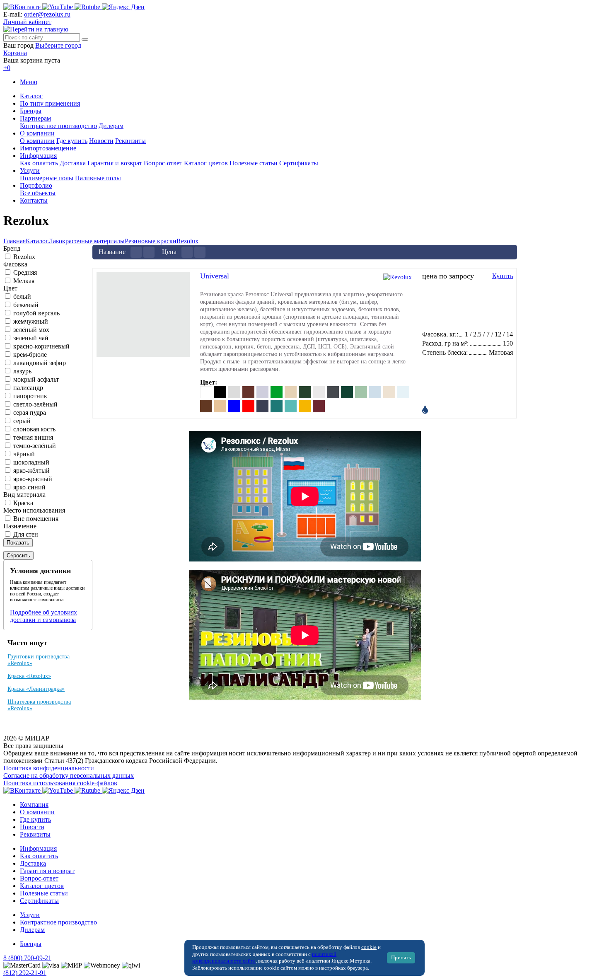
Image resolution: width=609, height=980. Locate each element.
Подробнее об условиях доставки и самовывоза (43, 616)
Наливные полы (98, 177)
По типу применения (50, 103)
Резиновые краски (150, 240)
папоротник (30, 395)
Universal (214, 276)
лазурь (22, 371)
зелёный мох (31, 329)
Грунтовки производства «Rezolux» (38, 659)
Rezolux (187, 240)
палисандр (28, 387)
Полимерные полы (46, 177)
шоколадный (31, 462)
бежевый (26, 304)
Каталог (31, 95)
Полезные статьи (254, 163)
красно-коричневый (41, 346)
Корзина (15, 52)
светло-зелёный (35, 404)
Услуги (30, 170)
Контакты (34, 200)
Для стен (25, 534)
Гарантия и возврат (114, 163)
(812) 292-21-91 (24, 972)
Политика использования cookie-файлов (60, 782)
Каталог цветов (206, 163)
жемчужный (30, 321)
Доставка (73, 163)
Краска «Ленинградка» (36, 689)
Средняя (25, 272)
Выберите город (58, 45)
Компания (34, 804)
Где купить (71, 140)
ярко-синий (29, 487)
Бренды (30, 110)
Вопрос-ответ (163, 163)
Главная (14, 240)
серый (22, 420)
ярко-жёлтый (31, 470)
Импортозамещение (48, 148)
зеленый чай (30, 337)
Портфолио (36, 185)
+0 (6, 67)
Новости (101, 140)
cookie (369, 947)
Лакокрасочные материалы (86, 240)
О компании (37, 133)
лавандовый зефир (39, 362)
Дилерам (111, 125)
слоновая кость (34, 429)
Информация (38, 155)
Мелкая (23, 280)
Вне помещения (35, 518)
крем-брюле (30, 354)
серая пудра (29, 412)
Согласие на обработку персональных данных (68, 775)
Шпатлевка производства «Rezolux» (39, 705)
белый (22, 296)
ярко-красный (32, 478)
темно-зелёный (34, 445)
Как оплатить (39, 163)
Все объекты (38, 192)
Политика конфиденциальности (48, 768)
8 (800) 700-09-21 (27, 957)
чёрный (24, 453)
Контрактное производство (58, 125)
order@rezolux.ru (47, 14)
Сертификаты (298, 163)
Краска (23, 502)
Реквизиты (130, 140)
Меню (28, 81)
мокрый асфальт (36, 379)
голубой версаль (36, 313)
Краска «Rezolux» (29, 676)
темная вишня (33, 437)
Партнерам (35, 118)
